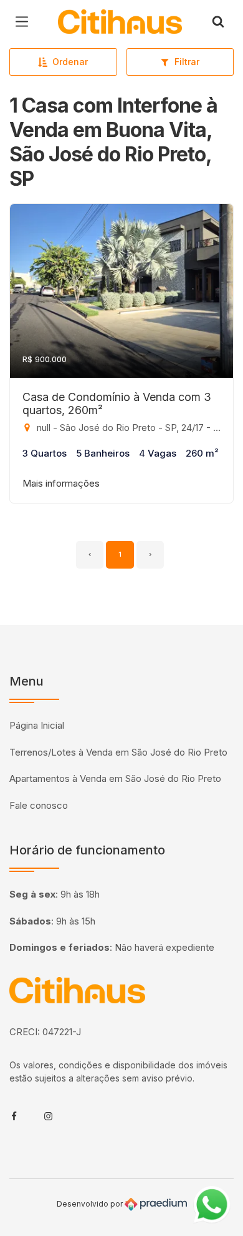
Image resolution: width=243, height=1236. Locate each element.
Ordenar (70, 61)
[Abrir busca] (218, 21)
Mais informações (61, 483)
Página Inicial (36, 725)
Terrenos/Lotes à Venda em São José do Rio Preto (118, 752)
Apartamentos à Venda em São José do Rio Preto (115, 778)
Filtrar (186, 61)
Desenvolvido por (91, 1203)
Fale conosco (38, 805)
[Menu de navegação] (24, 22)
